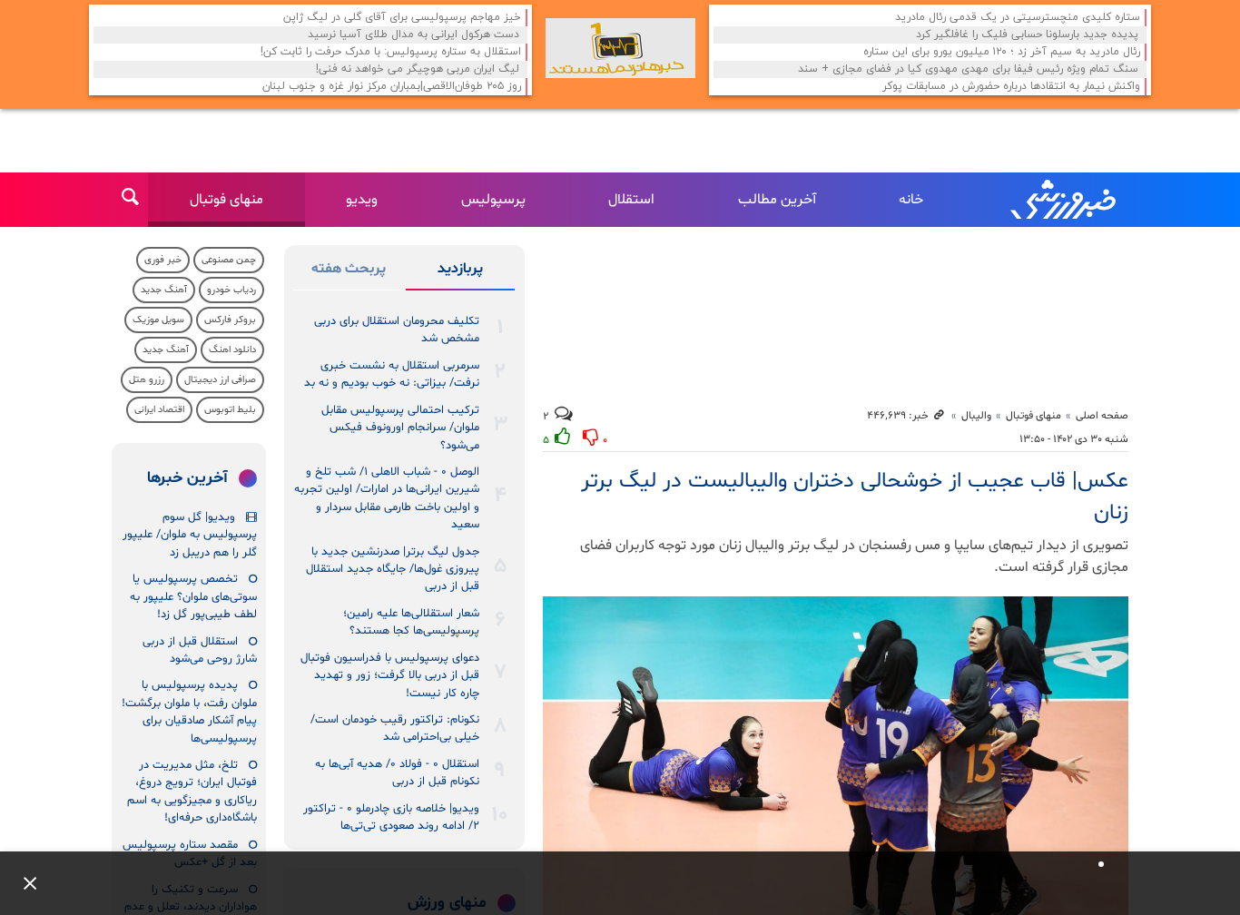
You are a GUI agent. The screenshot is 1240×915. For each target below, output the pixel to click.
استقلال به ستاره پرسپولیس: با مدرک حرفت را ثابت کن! (391, 52)
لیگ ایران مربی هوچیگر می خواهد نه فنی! (417, 69)
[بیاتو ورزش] (620, 48)
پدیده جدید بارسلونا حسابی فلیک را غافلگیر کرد (1027, 35)
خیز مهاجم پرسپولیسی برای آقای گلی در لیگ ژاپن (402, 17)
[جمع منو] (22, 883)
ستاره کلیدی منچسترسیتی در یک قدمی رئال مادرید (1017, 17)
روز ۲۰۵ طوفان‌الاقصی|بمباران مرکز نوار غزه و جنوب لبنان (391, 86)
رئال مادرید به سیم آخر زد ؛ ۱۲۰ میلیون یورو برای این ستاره (1001, 52)
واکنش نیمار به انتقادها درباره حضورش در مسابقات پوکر (1011, 86)
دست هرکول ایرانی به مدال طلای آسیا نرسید (413, 35)
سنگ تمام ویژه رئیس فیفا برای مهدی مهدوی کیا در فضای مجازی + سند (968, 69)
